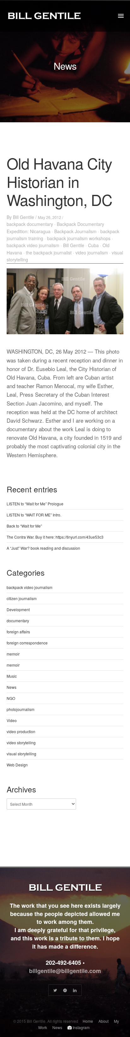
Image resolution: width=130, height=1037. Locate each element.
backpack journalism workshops (78, 238)
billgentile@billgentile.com (65, 971)
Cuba (93, 245)
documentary (18, 620)
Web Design (17, 764)
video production (21, 731)
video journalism (91, 252)
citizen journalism (22, 598)
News (11, 687)
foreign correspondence (27, 642)
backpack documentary (30, 224)
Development (18, 609)
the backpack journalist (49, 252)
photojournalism (20, 709)
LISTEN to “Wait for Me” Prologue (35, 503)
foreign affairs (18, 631)
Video (12, 720)
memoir (13, 653)
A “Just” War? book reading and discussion (43, 548)
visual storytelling (21, 753)
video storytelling (21, 742)
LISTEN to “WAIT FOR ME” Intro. (34, 514)
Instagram (81, 1027)
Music (12, 676)
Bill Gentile (23, 217)
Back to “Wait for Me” (24, 525)
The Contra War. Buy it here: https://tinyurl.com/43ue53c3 (55, 537)
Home (88, 1021)
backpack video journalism (33, 245)
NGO (11, 698)
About (103, 1021)
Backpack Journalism (75, 231)
